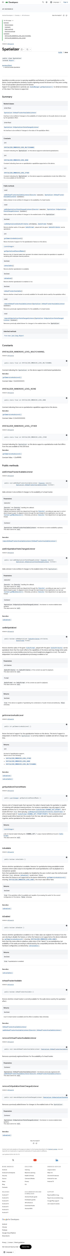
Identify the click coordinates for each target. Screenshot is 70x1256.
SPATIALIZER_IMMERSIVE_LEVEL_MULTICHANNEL (19, 147)
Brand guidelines (19, 1242)
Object (11, 60)
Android (4, 1170)
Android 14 (5, 1204)
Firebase (4, 1230)
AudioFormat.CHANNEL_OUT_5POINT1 (48, 809)
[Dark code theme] (67, 361)
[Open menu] (3, 2)
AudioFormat (42, 224)
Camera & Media (30, 1178)
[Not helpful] (66, 15)
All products (5, 1236)
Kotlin (60, 52)
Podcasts (4, 1187)
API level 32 (10, 44)
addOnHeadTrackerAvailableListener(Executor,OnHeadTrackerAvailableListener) (32, 1030)
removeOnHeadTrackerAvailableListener (18, 304)
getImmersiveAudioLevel (12, 238)
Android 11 (5, 1212)
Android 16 (5, 1198)
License (10, 1242)
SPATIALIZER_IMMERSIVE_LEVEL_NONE (16, 160)
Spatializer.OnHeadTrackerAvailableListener (20, 113)
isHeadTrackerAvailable (12, 291)
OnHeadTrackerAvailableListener (14, 1027)
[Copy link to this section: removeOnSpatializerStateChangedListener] (40, 1086)
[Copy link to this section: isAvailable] (12, 848)
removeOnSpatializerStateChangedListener (19, 318)
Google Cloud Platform (9, 1233)
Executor (33, 195)
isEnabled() (7, 620)
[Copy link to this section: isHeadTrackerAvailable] (23, 981)
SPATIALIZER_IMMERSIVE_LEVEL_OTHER (16, 173)
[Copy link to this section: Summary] (14, 97)
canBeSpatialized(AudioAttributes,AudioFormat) (45, 812)
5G (26, 1184)
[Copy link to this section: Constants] (15, 346)
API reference (7, 9)
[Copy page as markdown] (27, 49)
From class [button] (14, 336)
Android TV (50, 1181)
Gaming (27, 1170)
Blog (3, 1184)
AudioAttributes (22, 224)
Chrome (4, 1227)
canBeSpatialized (10, 224)
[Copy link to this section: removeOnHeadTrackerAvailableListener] (38, 1038)
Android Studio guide (31, 1197)
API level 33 (10, 476)
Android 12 (5, 1209)
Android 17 (5, 1195)
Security (4, 1175)
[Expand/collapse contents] (13, 20)
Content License (52, 1149)
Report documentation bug (55, 1198)
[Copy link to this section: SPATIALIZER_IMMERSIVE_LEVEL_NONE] (38, 389)
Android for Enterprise (8, 1172)
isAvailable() (8, 779)
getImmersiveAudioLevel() (12, 377)
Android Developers (7, 15)
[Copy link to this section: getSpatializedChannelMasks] (28, 787)
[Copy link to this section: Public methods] (20, 466)
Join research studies (53, 1204)
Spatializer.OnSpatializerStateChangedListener (21, 127)
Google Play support (53, 1201)
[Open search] (43, 2)
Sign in (65, 2)
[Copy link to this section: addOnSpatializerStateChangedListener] (37, 549)
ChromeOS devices (53, 1175)
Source (4, 1178)
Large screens (51, 1170)
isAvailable (8, 266)
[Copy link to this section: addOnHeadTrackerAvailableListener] (34, 472)
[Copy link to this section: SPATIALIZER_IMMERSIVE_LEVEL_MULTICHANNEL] (46, 352)
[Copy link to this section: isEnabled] (12, 917)
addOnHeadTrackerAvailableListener (17, 195)
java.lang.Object (7, 65)
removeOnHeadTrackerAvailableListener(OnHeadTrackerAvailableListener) (30, 541)
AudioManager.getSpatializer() (41, 87)
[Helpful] (63, 15)
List (5, 246)
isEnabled (7, 278)
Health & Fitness (29, 1175)
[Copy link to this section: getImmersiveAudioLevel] (25, 715)
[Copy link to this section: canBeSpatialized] (18, 628)
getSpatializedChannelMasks (14, 251)
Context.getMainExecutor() (13, 515)
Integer (10, 246)
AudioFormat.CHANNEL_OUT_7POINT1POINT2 (33, 814)
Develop (17, 15)
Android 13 (5, 1206)
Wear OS (50, 1172)
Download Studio (30, 1205)
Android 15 (5, 1201)
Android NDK (28, 1208)
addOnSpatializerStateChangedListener (18, 209)
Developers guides (30, 1200)
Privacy (27, 1181)
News (3, 1181)
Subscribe (25, 1247)
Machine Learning (30, 1172)
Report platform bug (53, 1195)
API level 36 (10, 791)
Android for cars (52, 1178)
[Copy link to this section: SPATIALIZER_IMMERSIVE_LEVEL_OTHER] (38, 426)
